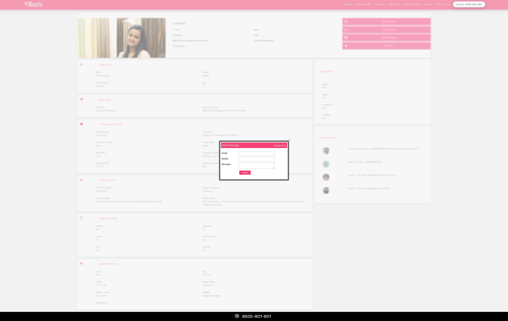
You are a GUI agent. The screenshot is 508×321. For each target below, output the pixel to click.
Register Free (279, 145)
